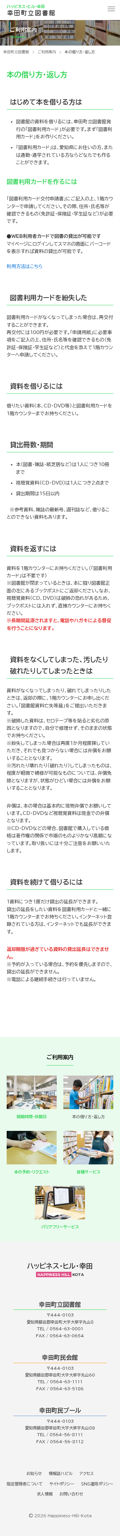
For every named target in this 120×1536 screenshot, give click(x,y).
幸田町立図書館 (16, 52)
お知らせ (34, 1473)
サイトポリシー (61, 1484)
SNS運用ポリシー (97, 1484)
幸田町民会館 (60, 1357)
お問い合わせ (71, 1494)
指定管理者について (25, 1484)
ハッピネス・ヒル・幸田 (60, 1265)
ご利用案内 (47, 52)
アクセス (86, 1473)
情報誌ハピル (61, 1473)
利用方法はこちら (25, 266)
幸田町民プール (60, 1410)
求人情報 (45, 1494)
